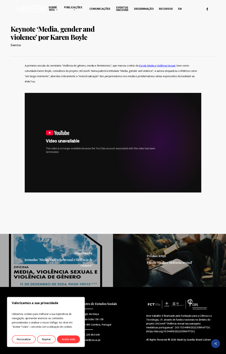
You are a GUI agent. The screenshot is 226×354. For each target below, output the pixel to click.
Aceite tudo (68, 339)
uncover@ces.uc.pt (90, 340)
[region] (46, 322)
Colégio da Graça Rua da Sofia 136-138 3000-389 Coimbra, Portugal (95, 319)
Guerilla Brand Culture (199, 339)
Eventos (16, 45)
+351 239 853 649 (90, 334)
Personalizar (24, 339)
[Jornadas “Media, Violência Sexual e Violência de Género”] (56, 260)
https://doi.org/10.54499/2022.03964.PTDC (170, 331)
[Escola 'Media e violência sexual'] (169, 260)
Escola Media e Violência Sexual (157, 65)
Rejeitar (46, 339)
